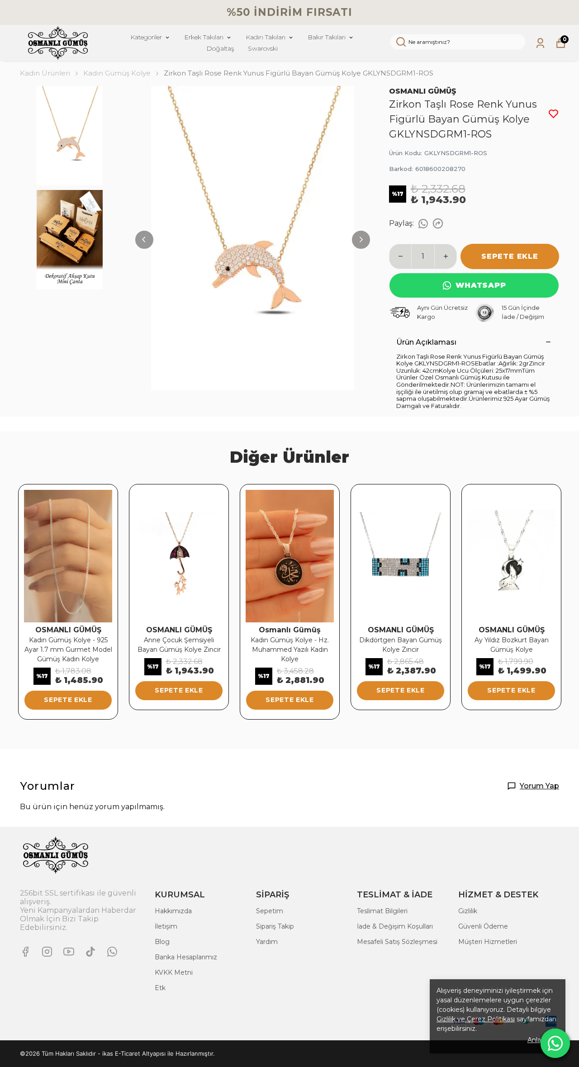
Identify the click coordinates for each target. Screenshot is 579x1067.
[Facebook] (25, 951)
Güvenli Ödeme (483, 926)
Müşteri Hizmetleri (487, 942)
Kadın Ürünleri (45, 73)
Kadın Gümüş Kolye (117, 73)
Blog (162, 942)
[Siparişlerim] (540, 43)
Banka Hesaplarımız (186, 957)
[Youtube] (68, 951)
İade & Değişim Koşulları (395, 926)
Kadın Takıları (265, 37)
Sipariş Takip (275, 926)
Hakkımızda (173, 911)
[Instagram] (47, 951)
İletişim (166, 926)
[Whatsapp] (112, 951)
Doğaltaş (220, 48)
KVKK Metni (174, 972)
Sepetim (269, 911)
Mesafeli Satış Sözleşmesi (397, 942)
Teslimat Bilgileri (382, 911)
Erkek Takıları (203, 37)
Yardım (267, 942)
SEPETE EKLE (509, 256)
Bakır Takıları (327, 37)
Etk (160, 988)
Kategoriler (146, 37)
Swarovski (263, 48)
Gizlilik (467, 911)
